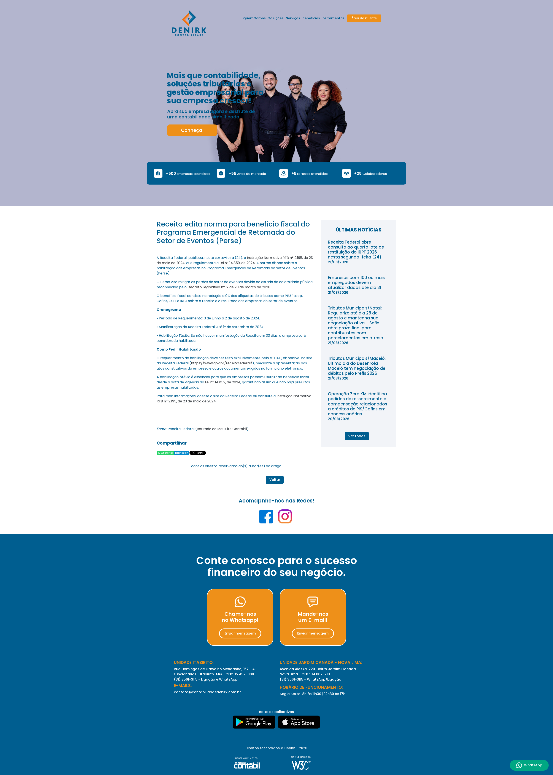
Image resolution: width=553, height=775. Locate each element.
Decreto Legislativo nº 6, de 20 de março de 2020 (229, 287)
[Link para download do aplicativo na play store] (254, 722)
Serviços (293, 18)
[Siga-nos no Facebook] (266, 517)
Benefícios (311, 18)
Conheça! (192, 130)
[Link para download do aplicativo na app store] (299, 722)
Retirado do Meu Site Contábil (222, 428)
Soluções (275, 18)
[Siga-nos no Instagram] (285, 517)
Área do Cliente (364, 18)
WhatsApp (166, 452)
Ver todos (356, 436)
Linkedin (183, 452)
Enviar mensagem (240, 633)
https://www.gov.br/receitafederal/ (221, 363)
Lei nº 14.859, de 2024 (237, 262)
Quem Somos (254, 18)
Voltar (274, 479)
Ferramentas (333, 18)
